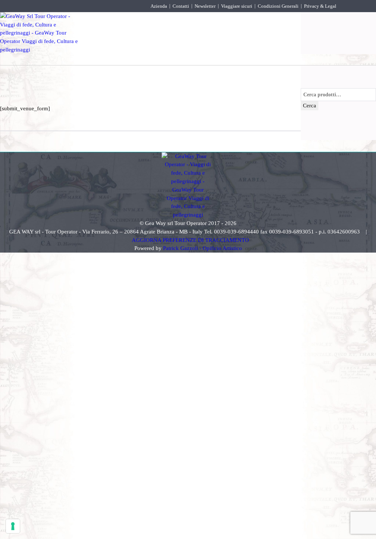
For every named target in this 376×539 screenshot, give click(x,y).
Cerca (309, 105)
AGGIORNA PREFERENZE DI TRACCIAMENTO (190, 240)
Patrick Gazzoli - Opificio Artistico (202, 248)
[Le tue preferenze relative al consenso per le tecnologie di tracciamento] (13, 526)
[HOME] (101, 20)
